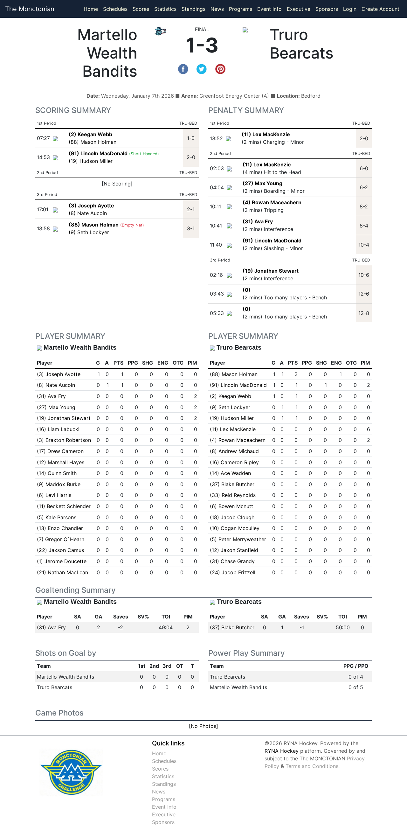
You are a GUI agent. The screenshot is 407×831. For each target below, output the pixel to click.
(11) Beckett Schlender (64, 506)
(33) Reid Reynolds (233, 495)
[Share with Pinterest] (220, 68)
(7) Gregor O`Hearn (60, 539)
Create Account (380, 9)
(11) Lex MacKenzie (266, 134)
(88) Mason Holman (92, 142)
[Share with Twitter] (201, 68)
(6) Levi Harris (54, 495)
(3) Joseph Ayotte (58, 374)
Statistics (166, 8)
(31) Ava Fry (258, 221)
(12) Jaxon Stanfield (234, 550)
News (217, 9)
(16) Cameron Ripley (234, 462)
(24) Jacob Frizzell (232, 572)
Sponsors (326, 9)
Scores (142, 8)
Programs (240, 9)
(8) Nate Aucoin (88, 213)
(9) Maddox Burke (58, 484)
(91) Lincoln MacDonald (272, 240)
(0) (247, 290)
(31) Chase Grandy (232, 561)
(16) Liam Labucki (58, 429)
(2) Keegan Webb (230, 396)
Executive (298, 9)
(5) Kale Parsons (56, 517)
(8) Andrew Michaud (234, 451)
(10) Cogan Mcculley (234, 528)
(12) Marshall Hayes (60, 462)
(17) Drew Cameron (60, 451)
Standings (193, 9)
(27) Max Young (262, 183)
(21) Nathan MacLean (62, 572)
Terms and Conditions (312, 766)
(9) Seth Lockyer (89, 232)
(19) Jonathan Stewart (271, 271)
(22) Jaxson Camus (60, 550)
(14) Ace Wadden (230, 473)
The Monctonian (29, 9)
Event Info (269, 9)
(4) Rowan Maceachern (272, 202)
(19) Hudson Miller (91, 161)
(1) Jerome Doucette (61, 561)
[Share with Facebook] (183, 68)
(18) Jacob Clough (232, 517)
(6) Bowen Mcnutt (231, 506)
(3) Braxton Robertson (64, 440)
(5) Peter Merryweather (238, 539)
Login (349, 9)
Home (91, 9)
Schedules (115, 9)
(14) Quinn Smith (57, 473)
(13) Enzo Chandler (60, 528)
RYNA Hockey (282, 751)
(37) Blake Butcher (232, 484)
